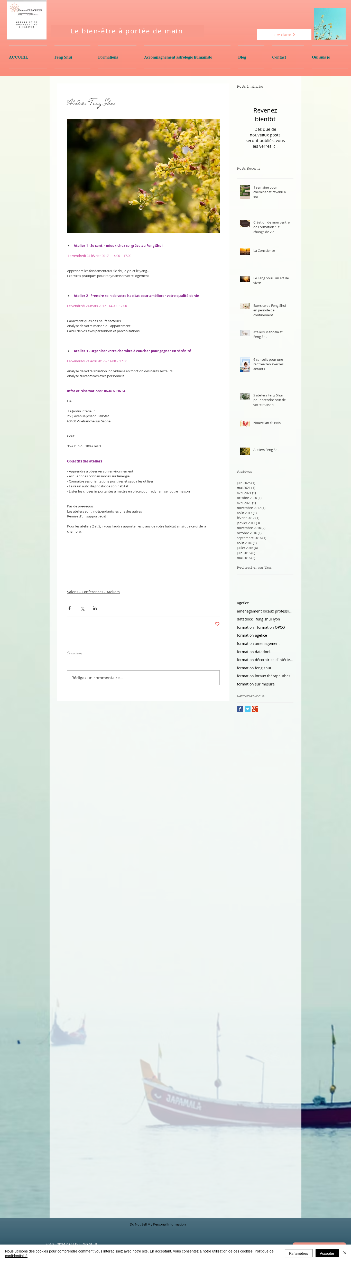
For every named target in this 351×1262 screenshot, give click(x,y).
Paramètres (298, 1253)
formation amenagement (258, 643)
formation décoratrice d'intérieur (265, 659)
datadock (245, 619)
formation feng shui (254, 667)
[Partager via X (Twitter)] (82, 608)
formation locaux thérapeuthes (263, 675)
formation (245, 627)
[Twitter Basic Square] (248, 709)
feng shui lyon (268, 619)
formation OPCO (271, 627)
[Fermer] (345, 1253)
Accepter (327, 1253)
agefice (243, 602)
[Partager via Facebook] (69, 608)
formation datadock (254, 651)
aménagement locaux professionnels (265, 611)
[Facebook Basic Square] (240, 709)
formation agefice (252, 635)
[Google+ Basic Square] (255, 709)
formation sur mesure (256, 684)
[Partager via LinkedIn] (94, 608)
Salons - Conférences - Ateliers (93, 591)
